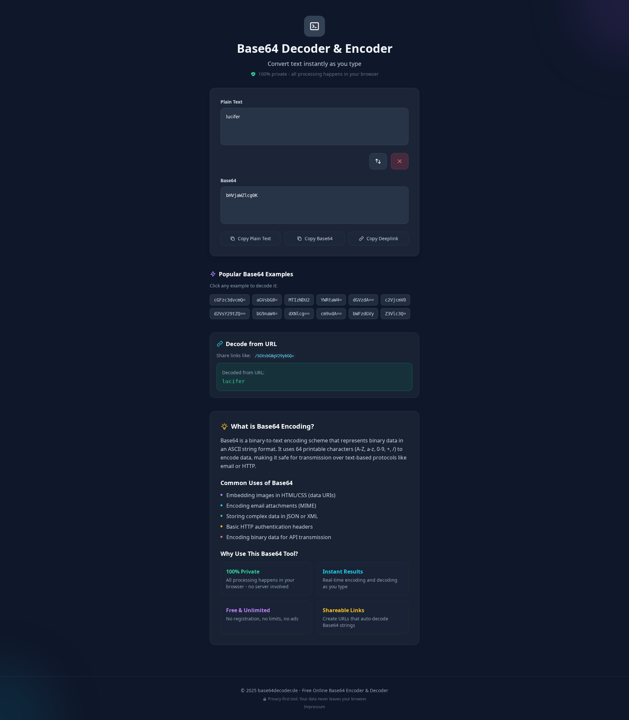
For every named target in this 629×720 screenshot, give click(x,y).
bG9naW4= (267, 313)
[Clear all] (400, 161)
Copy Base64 (319, 238)
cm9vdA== (331, 313)
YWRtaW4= (331, 299)
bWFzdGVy (363, 313)
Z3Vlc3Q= (395, 313)
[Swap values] (378, 161)
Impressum (314, 707)
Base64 (228, 180)
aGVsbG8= (267, 299)
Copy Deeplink (382, 238)
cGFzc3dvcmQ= (229, 299)
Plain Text (231, 102)
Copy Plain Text (254, 238)
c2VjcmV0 (395, 299)
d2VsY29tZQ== (229, 313)
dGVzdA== (363, 299)
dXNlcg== (299, 313)
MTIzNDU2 (299, 299)
